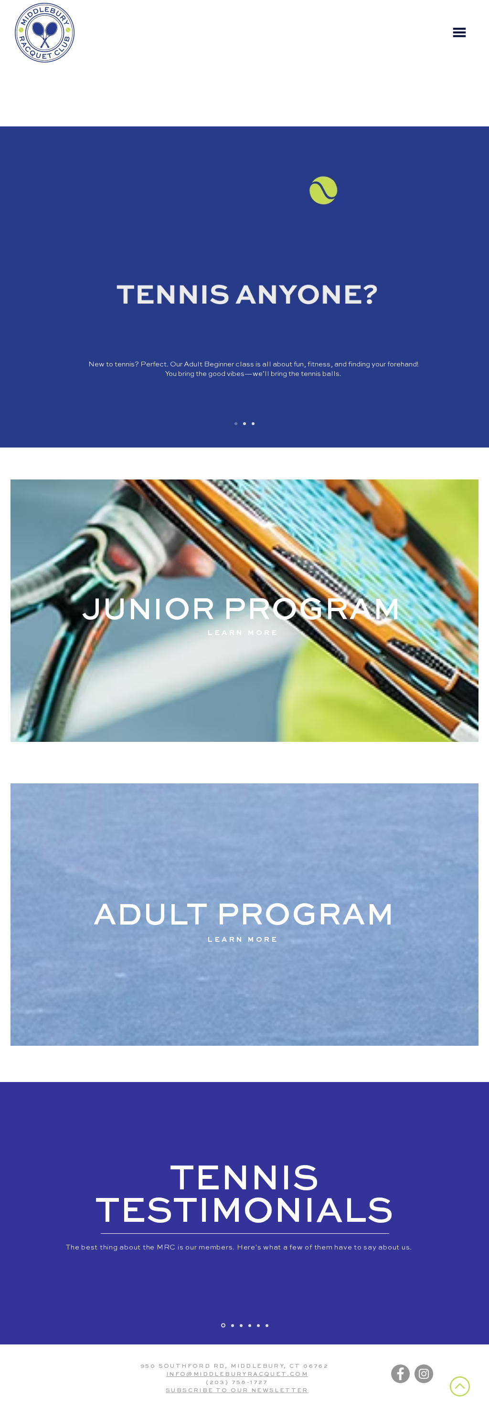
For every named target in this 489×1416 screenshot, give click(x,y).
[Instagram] (424, 1373)
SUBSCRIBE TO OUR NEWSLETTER (237, 1391)
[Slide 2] (244, 423)
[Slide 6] (267, 1325)
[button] (459, 32)
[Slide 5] (253, 423)
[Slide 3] (241, 1325)
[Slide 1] (235, 423)
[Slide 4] (249, 1325)
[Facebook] (400, 1373)
